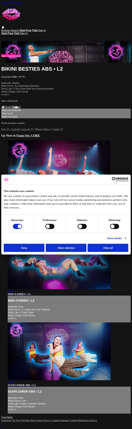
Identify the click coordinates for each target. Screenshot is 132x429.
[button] (3, 27)
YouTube (25, 420)
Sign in (42, 30)
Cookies (55, 420)
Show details (114, 238)
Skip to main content (11, 2)
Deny (24, 248)
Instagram (6, 420)
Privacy (47, 420)
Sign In (24, 33)
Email (17, 107)
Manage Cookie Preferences (75, 420)
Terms (39, 420)
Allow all (108, 248)
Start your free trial (11, 55)
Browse (6, 30)
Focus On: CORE (9, 76)
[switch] (49, 226)
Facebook (6, 107)
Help (33, 420)
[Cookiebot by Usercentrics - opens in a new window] (114, 179)
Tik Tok (16, 420)
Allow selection (66, 248)
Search (15, 30)
